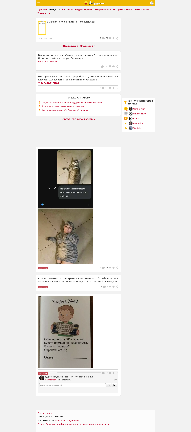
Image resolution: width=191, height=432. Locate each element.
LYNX (136, 118)
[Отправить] (114, 385)
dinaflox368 (139, 113)
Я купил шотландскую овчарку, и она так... (64, 106)
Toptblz (137, 128)
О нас (40, 424)
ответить (66, 380)
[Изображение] (108, 385)
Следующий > (87, 46)
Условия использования (96, 424)
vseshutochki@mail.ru (67, 420)
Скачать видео (45, 413)
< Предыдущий (69, 46)
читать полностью (48, 61)
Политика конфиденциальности (63, 424)
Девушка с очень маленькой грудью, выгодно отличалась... (73, 102)
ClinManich (50, 380)
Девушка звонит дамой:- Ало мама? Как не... (65, 110)
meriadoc (138, 123)
